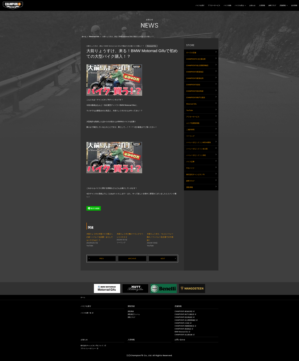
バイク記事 (190, 162)
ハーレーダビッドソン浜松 (196, 155)
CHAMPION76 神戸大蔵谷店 (184, 314)
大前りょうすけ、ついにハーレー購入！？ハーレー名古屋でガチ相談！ (160, 237)
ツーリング (190, 136)
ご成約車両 (190, 129)
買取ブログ (131, 317)
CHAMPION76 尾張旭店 (183, 329)
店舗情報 (283, 5)
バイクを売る (239, 5)
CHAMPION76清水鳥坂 (194, 91)
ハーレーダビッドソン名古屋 (197, 149)
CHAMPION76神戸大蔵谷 (195, 97)
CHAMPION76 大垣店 (182, 323)
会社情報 (294, 5)
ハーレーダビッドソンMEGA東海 (198, 142)
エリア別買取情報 (192, 123)
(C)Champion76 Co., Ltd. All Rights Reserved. (149, 355)
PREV (102, 258)
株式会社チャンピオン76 (195, 174)
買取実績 (131, 306)
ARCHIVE (132, 258)
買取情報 (189, 187)
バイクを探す (200, 5)
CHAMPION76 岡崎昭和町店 (184, 326)
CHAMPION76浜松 (193, 85)
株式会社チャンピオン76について (92, 345)
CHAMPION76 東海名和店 (183, 311)
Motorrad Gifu (94, 36)
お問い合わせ (180, 340)
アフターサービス (214, 5)
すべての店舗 (191, 53)
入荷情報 (262, 5)
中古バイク (190, 168)
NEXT (163, 258)
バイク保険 (227, 5)
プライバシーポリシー (88, 348)
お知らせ (252, 5)
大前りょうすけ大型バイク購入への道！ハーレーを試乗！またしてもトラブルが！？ (99, 237)
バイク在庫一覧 (86, 313)
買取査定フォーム (134, 314)
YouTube (189, 110)
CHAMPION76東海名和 (194, 78)
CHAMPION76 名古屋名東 (196, 59)
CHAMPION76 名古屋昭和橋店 (185, 320)
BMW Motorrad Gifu (181, 332)
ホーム (84, 36)
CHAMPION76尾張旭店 (194, 72)
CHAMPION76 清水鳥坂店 (183, 317)
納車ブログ (272, 5)
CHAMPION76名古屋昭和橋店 (197, 65)
